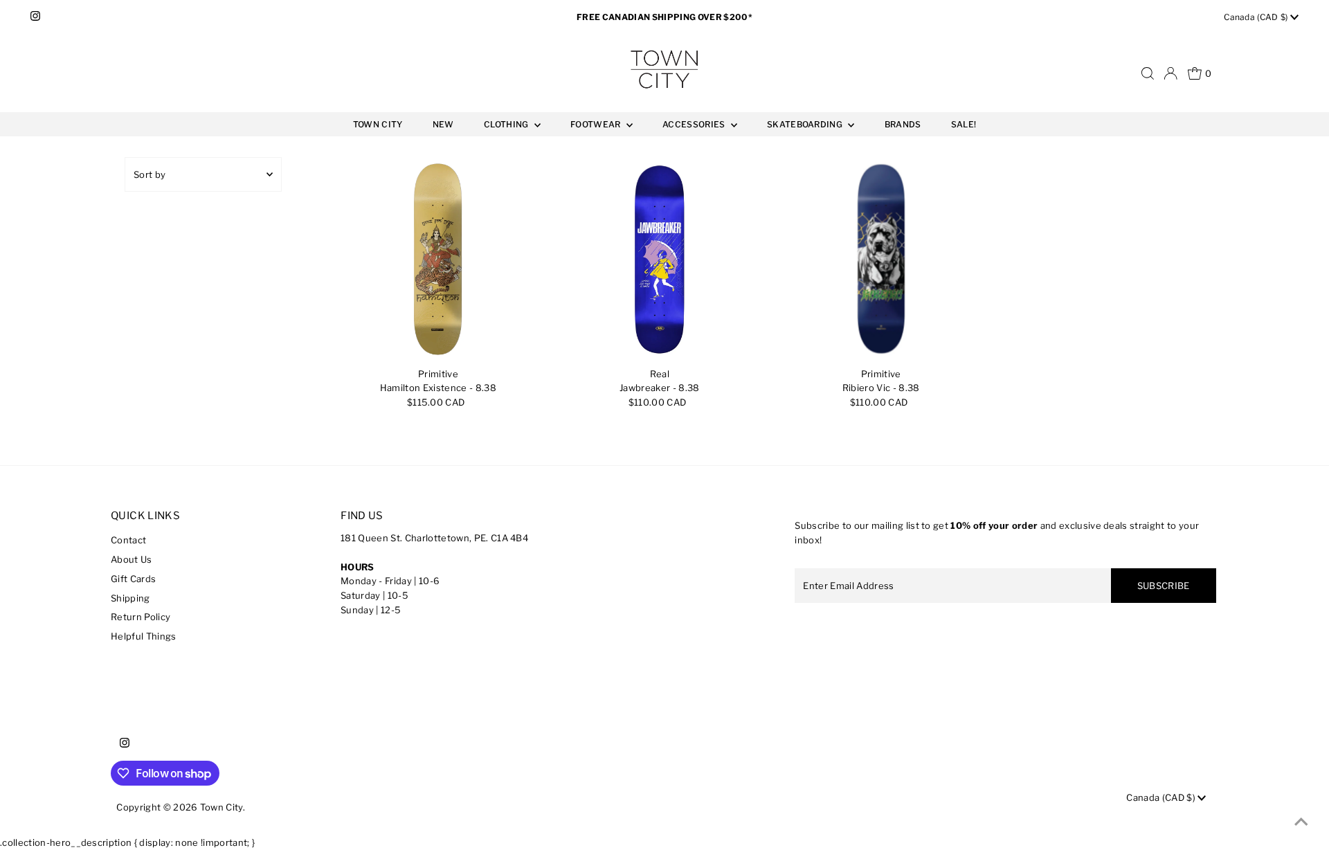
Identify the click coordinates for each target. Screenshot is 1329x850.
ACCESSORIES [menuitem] (694, 124)
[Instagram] (35, 17)
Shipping (130, 598)
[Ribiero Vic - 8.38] (881, 259)
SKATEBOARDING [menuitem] (805, 124)
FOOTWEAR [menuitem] (596, 124)
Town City (221, 807)
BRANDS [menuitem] (903, 124)
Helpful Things (144, 636)
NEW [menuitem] (443, 124)
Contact (128, 539)
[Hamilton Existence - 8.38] (438, 259)
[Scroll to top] (1301, 822)
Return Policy (140, 616)
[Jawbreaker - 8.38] (659, 259)
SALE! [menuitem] (964, 124)
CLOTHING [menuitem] (507, 124)
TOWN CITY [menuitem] (378, 124)
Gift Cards (133, 578)
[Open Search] (1147, 73)
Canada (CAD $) (1257, 17)
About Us (131, 559)
